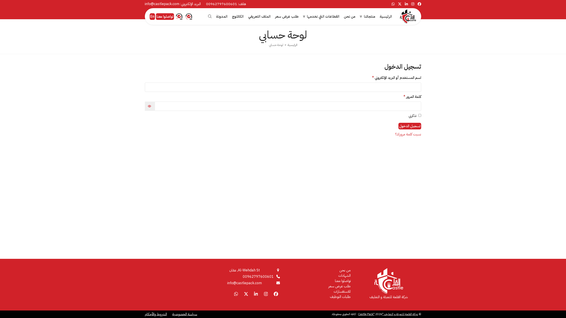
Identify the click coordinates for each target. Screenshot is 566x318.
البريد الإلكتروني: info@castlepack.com (173, 4)
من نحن (345, 270)
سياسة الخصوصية (184, 314)
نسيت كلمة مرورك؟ (408, 134)
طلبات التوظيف (340, 296)
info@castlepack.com (244, 283)
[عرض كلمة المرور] (150, 106)
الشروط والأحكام (156, 314)
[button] (210, 16)
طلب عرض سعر (339, 286)
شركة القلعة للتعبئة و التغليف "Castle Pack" (388, 314)
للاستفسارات (342, 291)
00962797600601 (258, 276)
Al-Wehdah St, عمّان (244, 270)
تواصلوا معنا (165, 16)
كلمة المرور (407, 96)
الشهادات (344, 275)
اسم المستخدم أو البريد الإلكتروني (391, 77)
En (152, 16)
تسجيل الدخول (410, 126)
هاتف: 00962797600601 (226, 4)
